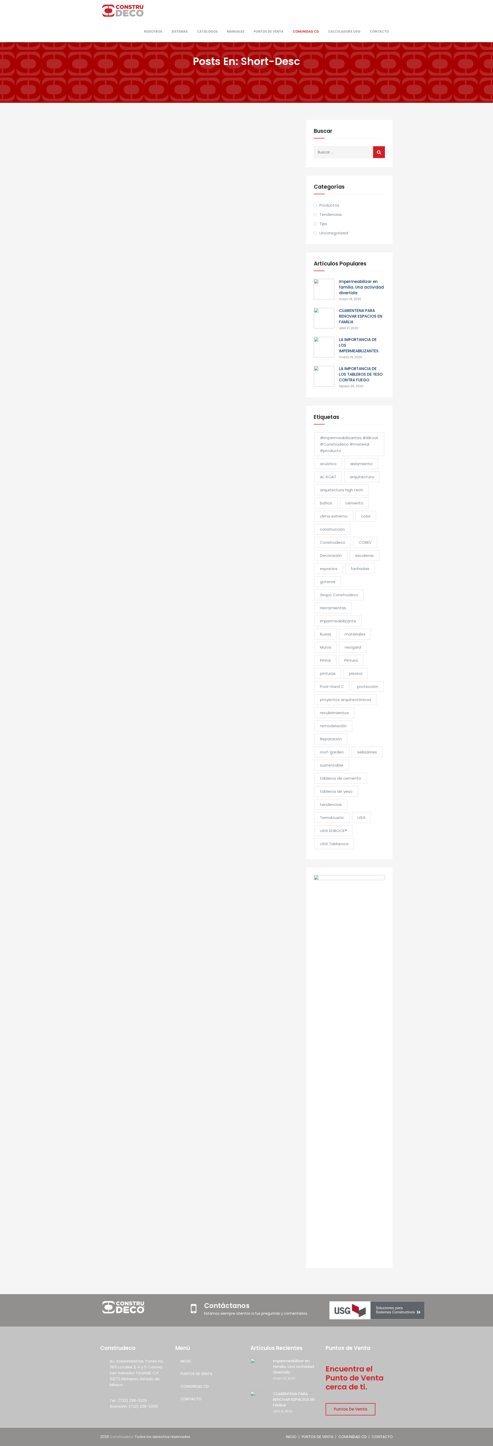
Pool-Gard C (332, 686)
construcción (332, 529)
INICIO (186, 1361)
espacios (328, 568)
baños (326, 503)
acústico (328, 463)
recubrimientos (334, 712)
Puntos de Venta (350, 1409)
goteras (327, 581)
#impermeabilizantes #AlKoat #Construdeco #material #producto (349, 444)
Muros (325, 647)
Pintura (351, 660)
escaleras (364, 555)
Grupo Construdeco (339, 594)
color (366, 516)
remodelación (333, 726)
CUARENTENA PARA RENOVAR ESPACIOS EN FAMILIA (360, 316)
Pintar (325, 660)
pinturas (328, 673)
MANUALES (235, 31)
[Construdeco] (123, 10)
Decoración (331, 555)
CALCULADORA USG (344, 31)
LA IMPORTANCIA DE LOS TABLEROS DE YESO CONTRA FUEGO (361, 374)
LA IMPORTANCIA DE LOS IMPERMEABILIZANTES (358, 345)
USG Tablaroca (334, 843)
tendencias (331, 804)
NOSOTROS (153, 31)
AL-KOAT (328, 477)
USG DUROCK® (333, 830)
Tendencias (330, 214)
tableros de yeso (336, 791)
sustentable (331, 765)
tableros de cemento (340, 778)
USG (361, 817)
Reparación (331, 739)
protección (367, 686)
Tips (323, 223)
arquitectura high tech (341, 490)
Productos (329, 205)
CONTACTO (379, 31)
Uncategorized (333, 233)
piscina (355, 673)
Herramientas (333, 608)
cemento (354, 503)
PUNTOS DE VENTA (268, 31)
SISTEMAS (180, 31)
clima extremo (334, 516)
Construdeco (332, 542)
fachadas (360, 568)
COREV (365, 542)
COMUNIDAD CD (306, 31)
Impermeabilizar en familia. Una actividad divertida (361, 287)
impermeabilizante (338, 621)
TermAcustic (332, 817)
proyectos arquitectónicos (345, 699)
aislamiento (361, 463)
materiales (355, 634)
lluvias (325, 634)
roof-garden (332, 752)
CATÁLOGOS (207, 31)
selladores (367, 752)
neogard (353, 647)
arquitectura (362, 477)
